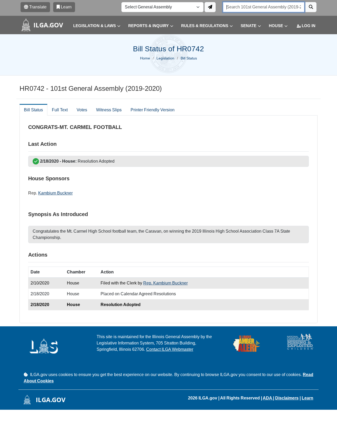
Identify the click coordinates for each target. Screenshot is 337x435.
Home (145, 58)
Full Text (60, 110)
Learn (307, 398)
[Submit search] (310, 7)
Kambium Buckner (55, 193)
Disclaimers (287, 398)
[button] (92, 26)
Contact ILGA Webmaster (169, 349)
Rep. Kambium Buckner (165, 283)
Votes (82, 110)
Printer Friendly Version (153, 110)
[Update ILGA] (210, 7)
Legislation (165, 58)
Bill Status (33, 110)
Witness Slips (109, 110)
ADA (268, 398)
